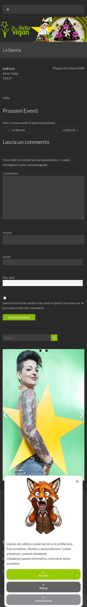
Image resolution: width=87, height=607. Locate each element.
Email (7, 257)
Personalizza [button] (43, 601)
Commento (10, 173)
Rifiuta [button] (43, 588)
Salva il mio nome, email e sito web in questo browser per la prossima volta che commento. (43, 305)
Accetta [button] (43, 575)
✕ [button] (77, 481)
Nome (8, 232)
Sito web (9, 277)
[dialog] (43, 541)
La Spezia (16, 130)
